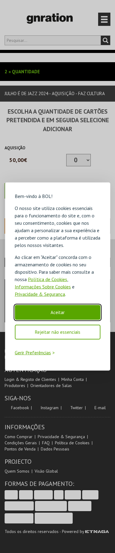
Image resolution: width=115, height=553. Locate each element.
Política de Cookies (47, 279)
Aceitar (58, 312)
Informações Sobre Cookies (43, 287)
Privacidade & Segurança (40, 294)
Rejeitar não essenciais (57, 332)
